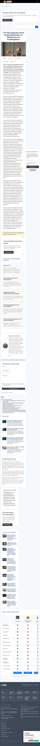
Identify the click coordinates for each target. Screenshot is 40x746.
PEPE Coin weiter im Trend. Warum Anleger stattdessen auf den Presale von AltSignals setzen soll (11, 569)
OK (36, 740)
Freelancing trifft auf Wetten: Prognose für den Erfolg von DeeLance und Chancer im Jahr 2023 (11, 537)
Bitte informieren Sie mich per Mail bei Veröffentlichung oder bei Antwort (14, 384)
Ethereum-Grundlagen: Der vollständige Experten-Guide (9, 709)
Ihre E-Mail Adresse (5, 370)
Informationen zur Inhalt (5, 728)
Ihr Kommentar (4, 375)
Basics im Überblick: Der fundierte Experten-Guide (29, 711)
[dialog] (31, 736)
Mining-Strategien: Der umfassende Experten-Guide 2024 (30, 717)
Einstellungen (31, 739)
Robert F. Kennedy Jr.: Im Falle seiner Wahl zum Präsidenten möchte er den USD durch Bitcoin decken (12, 603)
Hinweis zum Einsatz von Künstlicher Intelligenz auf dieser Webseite (14, 359)
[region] (20, 645)
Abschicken (32, 166)
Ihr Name (3, 366)
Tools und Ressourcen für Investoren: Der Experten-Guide (30, 714)
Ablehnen (30, 740)
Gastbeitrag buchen (5, 736)
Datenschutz (28, 164)
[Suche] (36, 27)
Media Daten (3, 734)
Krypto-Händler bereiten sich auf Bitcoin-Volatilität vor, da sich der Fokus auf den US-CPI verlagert (11, 561)
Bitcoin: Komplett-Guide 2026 (6, 715)
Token (15, 133)
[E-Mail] (12, 355)
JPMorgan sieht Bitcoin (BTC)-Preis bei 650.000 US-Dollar (12, 544)
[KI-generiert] (17, 616)
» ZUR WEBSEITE (17, 672)
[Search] (37, 1)
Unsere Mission (4, 726)
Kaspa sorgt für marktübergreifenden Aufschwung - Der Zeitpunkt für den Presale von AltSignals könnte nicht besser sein (11, 552)
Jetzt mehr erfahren (7, 20)
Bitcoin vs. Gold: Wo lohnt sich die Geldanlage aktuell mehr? (14, 410)
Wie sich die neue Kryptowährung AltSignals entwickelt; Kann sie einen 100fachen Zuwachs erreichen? (9, 712)
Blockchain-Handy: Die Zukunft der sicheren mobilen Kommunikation (11, 590)
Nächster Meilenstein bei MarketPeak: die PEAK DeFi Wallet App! (11, 584)
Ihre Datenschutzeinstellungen (7, 732)
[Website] (10, 355)
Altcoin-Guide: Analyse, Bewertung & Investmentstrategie (7, 718)
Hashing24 (17, 621)
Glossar (2, 730)
